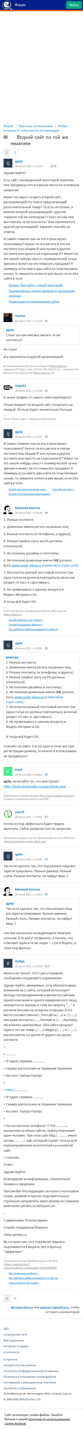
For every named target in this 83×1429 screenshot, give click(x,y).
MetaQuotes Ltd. (30, 1399)
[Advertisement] (41, 22)
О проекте (10, 1359)
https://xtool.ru (58, 366)
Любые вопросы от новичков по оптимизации (36, 128)
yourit (19, 812)
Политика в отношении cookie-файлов (30, 1377)
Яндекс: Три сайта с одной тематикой (35, 285)
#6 (46, 775)
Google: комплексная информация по (31, 494)
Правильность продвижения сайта (34, 301)
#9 (46, 894)
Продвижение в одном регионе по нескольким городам (42, 293)
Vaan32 (20, 385)
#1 (46, 321)
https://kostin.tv (13, 614)
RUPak (20, 961)
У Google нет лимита (64, 489)
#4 (46, 513)
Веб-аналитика (14, 1340)
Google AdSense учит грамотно (27, 620)
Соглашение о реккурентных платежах (30, 1382)
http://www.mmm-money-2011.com (25, 841)
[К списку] (13, 138)
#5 (46, 648)
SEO (6, 1329)
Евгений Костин (27, 508)
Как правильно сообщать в (24, 1273)
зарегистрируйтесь (54, 1307)
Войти (74, 5)
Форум (8, 126)
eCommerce (11, 1352)
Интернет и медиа (16, 1346)
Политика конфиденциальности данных (31, 1371)
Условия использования (20, 1365)
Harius (20, 315)
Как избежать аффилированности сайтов (33, 629)
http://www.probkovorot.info (57, 795)
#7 (46, 817)
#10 (47, 966)
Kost (18, 769)
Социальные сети (15, 1334)
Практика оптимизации (35, 126)
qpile (19, 161)
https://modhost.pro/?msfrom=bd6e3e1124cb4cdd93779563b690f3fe (30, 1266)
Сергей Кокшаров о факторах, (26, 624)
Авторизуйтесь (22, 1307)
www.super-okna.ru (26, 565)
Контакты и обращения (20, 1388)
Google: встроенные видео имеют (28, 489)
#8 (46, 859)
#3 (46, 437)
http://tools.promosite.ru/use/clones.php (35, 786)
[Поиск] (61, 6)
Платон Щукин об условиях (25, 1282)
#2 (46, 391)
